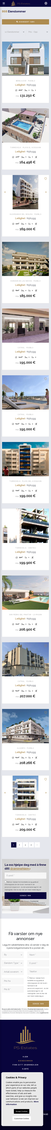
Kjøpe (25, 1069)
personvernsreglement (12, 887)
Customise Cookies (21, 1118)
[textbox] (12, 955)
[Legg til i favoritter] (45, 45)
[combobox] (13, 955)
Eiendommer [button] (25, 1061)
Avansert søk (26, 22)
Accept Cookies (21, 1111)
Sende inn (25, 896)
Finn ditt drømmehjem (25, 1065)
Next (46, 59)
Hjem (25, 1057)
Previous (5, 59)
